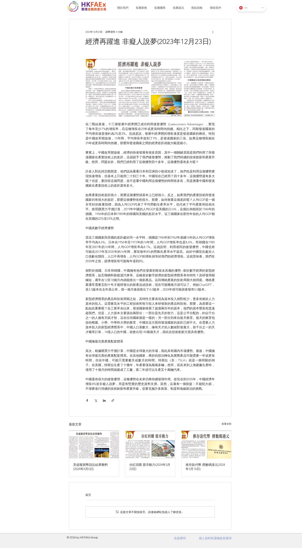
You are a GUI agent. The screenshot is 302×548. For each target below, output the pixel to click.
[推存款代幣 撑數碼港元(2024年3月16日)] (206, 444)
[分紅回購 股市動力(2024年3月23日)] (150, 444)
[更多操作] (213, 32)
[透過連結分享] (112, 400)
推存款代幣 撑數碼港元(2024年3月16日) (205, 467)
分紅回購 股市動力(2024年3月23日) (149, 467)
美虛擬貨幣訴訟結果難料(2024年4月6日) (90, 467)
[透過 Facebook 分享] (87, 400)
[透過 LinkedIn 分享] (104, 400)
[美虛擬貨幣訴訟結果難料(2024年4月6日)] (94, 444)
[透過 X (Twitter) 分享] (95, 400)
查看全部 (226, 423)
